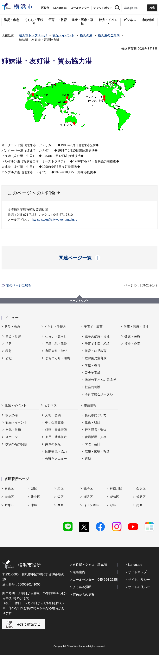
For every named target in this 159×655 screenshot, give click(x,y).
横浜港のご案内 (109, 35)
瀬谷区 (88, 496)
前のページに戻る (18, 285)
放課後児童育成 (95, 358)
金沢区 (141, 488)
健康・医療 (132, 336)
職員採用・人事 (95, 437)
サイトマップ (137, 572)
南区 (139, 505)
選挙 (88, 458)
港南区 (9, 496)
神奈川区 (116, 488)
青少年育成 (92, 372)
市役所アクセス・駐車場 (90, 564)
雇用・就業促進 (56, 437)
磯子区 (88, 488)
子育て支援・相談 (97, 343)
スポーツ (11, 437)
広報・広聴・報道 (97, 451)
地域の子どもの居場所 (100, 380)
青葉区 (9, 488)
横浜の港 (86, 35)
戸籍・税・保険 (56, 343)
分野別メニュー (56, 458)
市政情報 (90, 405)
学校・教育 (92, 365)
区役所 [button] (45, 7)
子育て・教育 (93, 326)
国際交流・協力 (56, 451)
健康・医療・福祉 (136, 326)
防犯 (8, 358)
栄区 (60, 496)
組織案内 (79, 572)
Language (135, 564)
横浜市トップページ (33, 35)
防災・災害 (13, 336)
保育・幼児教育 (95, 350)
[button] (79, 257)
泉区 (60, 488)
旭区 (34, 488)
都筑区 (114, 496)
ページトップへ (79, 300)
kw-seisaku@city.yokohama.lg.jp (54, 219)
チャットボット (102, 7)
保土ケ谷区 (91, 505)
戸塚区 (9, 505)
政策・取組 (92, 422)
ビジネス (50, 405)
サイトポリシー (139, 579)
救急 (8, 350)
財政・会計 (92, 444)
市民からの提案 (83, 594)
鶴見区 (141, 496)
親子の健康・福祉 (97, 336)
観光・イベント (63, 35)
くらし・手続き (55, 326)
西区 (60, 505)
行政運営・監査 (95, 429)
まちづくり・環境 (57, 358)
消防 (8, 343)
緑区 (113, 505)
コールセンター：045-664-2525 (95, 579)
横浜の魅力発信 (16, 444)
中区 (34, 505)
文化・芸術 (13, 429)
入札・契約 (53, 415)
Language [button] (60, 7)
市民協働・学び (56, 350)
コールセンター (80, 7)
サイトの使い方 (139, 587)
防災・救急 (12, 326)
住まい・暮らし (56, 336)
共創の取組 (53, 444)
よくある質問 (82, 587)
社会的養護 (92, 387)
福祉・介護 (132, 343)
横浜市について (95, 415)
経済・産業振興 (56, 429)
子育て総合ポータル (99, 394)
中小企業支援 (54, 422)
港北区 (35, 496)
